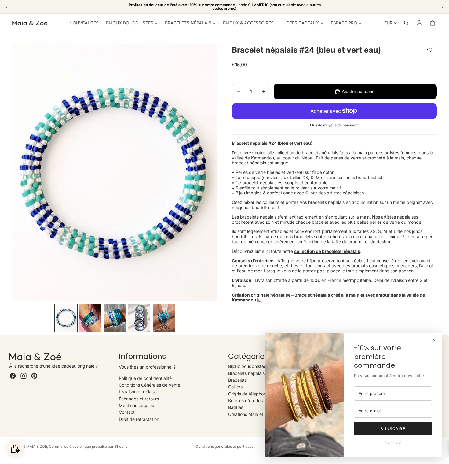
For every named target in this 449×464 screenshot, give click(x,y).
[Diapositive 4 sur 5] (139, 318)
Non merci (393, 442)
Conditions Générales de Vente (149, 384)
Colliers (235, 386)
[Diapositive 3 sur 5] (115, 318)
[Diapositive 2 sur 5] (90, 318)
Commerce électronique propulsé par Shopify (88, 446)
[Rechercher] (406, 23)
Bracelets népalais (246, 373)
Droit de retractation (139, 419)
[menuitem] (84, 23)
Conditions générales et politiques (224, 446)
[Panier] (432, 23)
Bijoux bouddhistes (247, 366)
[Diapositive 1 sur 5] (66, 318)
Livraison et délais (137, 391)
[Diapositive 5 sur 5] (164, 318)
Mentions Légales (136, 405)
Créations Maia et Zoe (250, 414)
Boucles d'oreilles (245, 400)
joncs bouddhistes (259, 207)
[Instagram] (23, 376)
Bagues (235, 407)
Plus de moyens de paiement (334, 125)
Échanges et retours (139, 398)
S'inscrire (393, 428)
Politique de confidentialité (145, 378)
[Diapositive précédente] (6, 6)
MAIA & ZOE (36, 446)
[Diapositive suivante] (442, 6)
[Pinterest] (34, 376)
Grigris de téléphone (248, 393)
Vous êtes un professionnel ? (147, 366)
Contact (127, 412)
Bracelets (237, 380)
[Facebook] (12, 376)
